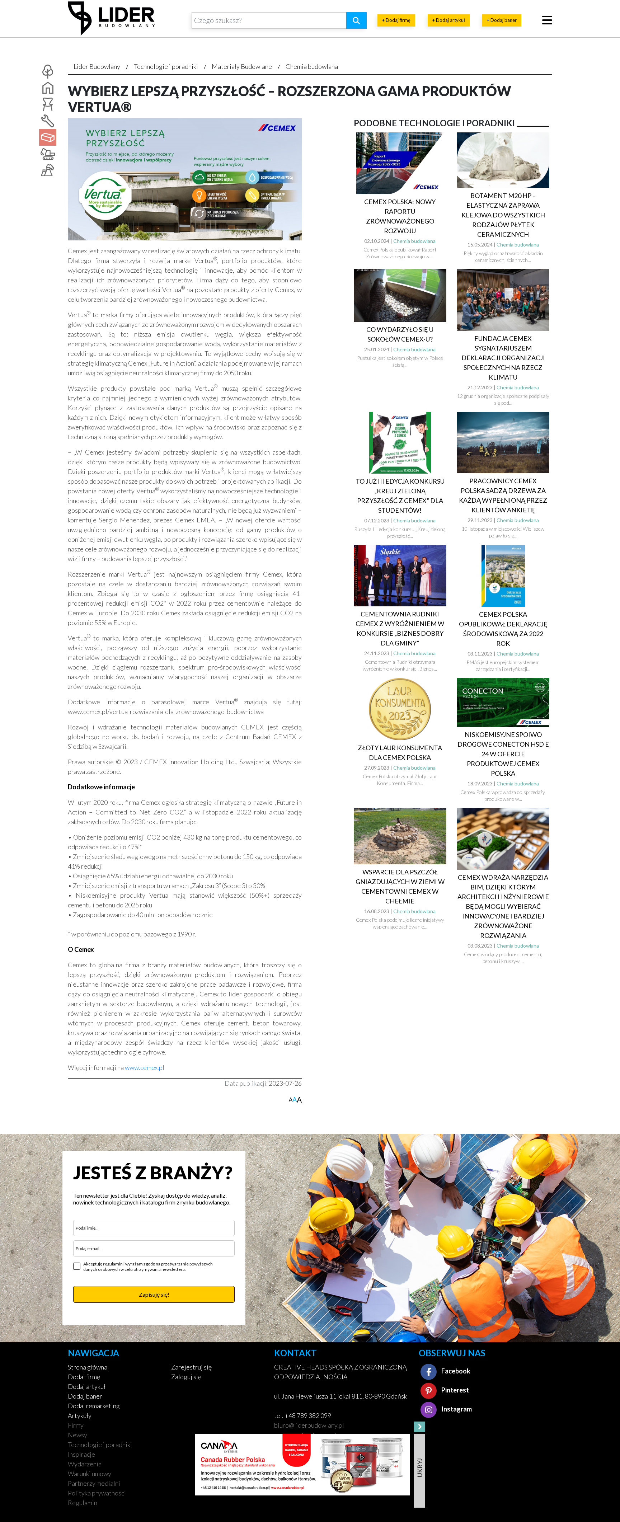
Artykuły (79, 1415)
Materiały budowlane (242, 66)
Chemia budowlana (312, 66)
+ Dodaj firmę (396, 20)
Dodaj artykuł (86, 1386)
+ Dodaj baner (502, 20)
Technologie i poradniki (166, 66)
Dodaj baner (85, 1396)
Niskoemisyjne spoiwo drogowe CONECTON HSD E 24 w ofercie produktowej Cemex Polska (503, 754)
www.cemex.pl (144, 1067)
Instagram (456, 1409)
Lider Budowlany (97, 66)
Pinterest (454, 1390)
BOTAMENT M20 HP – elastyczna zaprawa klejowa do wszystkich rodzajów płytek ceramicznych (503, 215)
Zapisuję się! (154, 1294)
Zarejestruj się (191, 1367)
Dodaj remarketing (94, 1406)
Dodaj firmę (84, 1377)
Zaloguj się (186, 1377)
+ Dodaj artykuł (448, 20)
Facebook (455, 1371)
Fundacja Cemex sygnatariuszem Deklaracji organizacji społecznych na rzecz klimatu (503, 357)
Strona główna (87, 1367)
